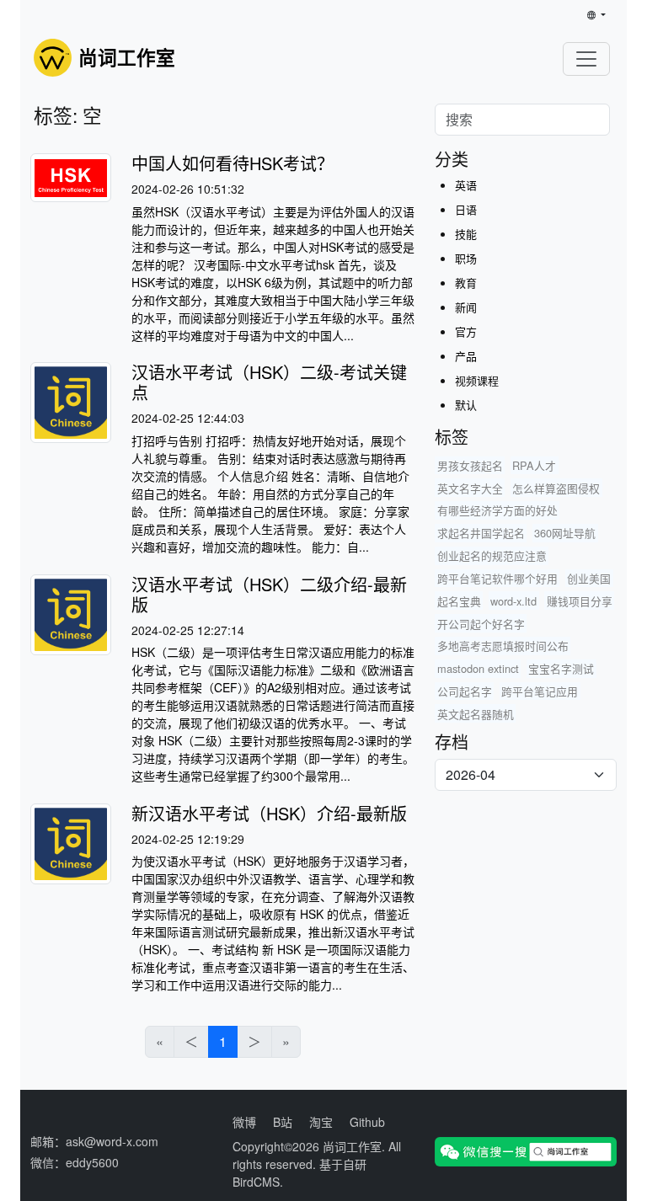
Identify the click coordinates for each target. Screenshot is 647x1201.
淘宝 (321, 1121)
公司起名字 (464, 691)
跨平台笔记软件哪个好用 (497, 578)
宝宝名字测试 (561, 668)
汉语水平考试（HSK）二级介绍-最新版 (269, 594)
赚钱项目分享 (579, 601)
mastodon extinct (478, 668)
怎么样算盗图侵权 (556, 488)
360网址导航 (565, 533)
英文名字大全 (470, 488)
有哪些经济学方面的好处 (497, 510)
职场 (466, 258)
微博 (244, 1121)
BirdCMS (256, 1181)
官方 (466, 331)
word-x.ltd (513, 601)
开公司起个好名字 (481, 624)
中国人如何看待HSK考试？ (232, 163)
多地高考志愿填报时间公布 (503, 646)
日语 (466, 209)
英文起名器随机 (475, 714)
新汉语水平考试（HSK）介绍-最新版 (269, 813)
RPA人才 (534, 465)
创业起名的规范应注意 (492, 555)
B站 (282, 1121)
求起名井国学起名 (481, 533)
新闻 (466, 307)
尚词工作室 (352, 1146)
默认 (466, 405)
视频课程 (477, 380)
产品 (466, 356)
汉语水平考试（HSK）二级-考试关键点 (269, 382)
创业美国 (589, 578)
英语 (466, 185)
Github (367, 1121)
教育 (466, 283)
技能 (466, 234)
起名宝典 (459, 601)
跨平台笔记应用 (539, 691)
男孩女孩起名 (470, 465)
